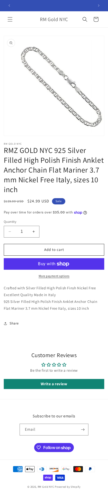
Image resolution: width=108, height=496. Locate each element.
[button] (10, 19)
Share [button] (14, 323)
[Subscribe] (82, 429)
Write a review (54, 384)
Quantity (10, 221)
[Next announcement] (98, 5)
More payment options (54, 276)
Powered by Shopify (68, 486)
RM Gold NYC (46, 486)
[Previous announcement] (9, 5)
